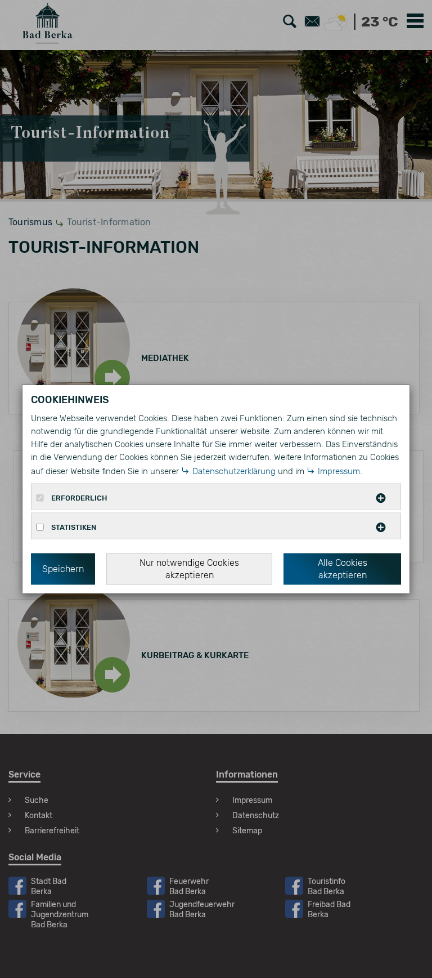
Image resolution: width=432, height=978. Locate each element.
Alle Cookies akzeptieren (342, 568)
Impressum (339, 471)
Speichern (63, 568)
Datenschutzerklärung (234, 471)
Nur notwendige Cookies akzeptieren (189, 568)
